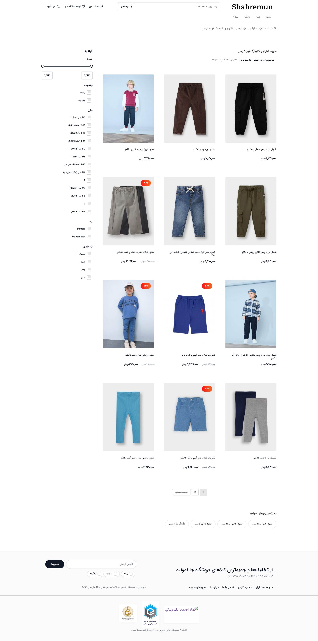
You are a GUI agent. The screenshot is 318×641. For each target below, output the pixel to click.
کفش (268, 17)
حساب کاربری (245, 587)
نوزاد (261, 28)
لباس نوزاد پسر (245, 28)
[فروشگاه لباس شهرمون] (252, 6)
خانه (270, 28)
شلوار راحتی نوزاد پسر (232, 524)
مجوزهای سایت (197, 587)
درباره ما (214, 587)
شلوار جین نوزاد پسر (262, 524)
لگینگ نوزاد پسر (177, 524)
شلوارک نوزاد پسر (203, 524)
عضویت (54, 564)
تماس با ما (228, 587)
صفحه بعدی (181, 492)
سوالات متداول (264, 587)
